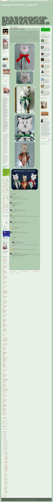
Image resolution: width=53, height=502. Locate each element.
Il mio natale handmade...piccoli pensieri (5, 366)
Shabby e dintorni (4, 385)
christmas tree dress (22, 18)
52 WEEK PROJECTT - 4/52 (6, 471)
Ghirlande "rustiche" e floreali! (5, 330)
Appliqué (25, 17)
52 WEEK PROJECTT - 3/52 (6, 474)
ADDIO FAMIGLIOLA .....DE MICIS (6, 457)
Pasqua (26, 21)
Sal (3, 23)
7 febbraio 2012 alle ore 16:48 (19, 236)
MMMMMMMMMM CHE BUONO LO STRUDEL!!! (6, 468)
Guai (25, 19)
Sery (12, 248)
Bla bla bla (30, 17)
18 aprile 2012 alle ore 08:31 (17, 248)
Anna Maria (15, 190)
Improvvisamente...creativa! (19, 4)
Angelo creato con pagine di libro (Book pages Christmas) (47, 91)
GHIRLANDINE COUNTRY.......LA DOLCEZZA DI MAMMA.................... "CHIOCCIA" (5, 360)
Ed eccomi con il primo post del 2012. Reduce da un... (6, 492)
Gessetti (12, 19)
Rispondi (13, 212)
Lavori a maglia (42, 19)
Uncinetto (4, 25)
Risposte (14, 240)
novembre (5, 442)
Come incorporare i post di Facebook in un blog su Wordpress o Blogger (5, 391)
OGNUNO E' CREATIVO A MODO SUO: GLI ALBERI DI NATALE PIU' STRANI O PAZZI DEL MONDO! (47, 72)
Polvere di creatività (4, 347)
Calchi (3, 18)
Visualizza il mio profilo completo (45, 136)
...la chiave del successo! (4, 262)
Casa (12, 18)
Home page (25, 271)
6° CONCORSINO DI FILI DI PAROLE (6, 465)
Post (4, 53)
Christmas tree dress (47, 64)
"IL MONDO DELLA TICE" (5, 329)
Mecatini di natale (11, 21)
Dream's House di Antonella (5, 306)
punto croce (25, 22)
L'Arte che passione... (4, 405)
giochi (22, 19)
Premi (20, 22)
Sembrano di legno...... (4, 349)
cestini (16, 18)
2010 (4, 496)
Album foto (16, 17)
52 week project (5, 17)
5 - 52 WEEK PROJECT (5, 454)
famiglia (8, 19)
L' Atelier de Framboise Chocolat (4, 320)
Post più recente (13, 271)
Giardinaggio (17, 19)
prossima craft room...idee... (4, 401)
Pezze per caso (5, 395)
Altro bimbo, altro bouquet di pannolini (47, 79)
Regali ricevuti (36, 22)
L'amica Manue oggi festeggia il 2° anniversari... (6, 479)
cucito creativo (45, 18)
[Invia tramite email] (28, 190)
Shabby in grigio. (5, 386)
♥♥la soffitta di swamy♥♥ (5, 400)
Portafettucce (31, 21)
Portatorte (10, 22)
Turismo (47, 23)
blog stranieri (36, 17)
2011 (4, 495)
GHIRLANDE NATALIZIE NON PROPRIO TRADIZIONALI (46, 40)
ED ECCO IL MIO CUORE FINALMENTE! (6, 462)
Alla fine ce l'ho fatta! (47, 52)
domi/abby (13, 236)
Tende (27, 23)
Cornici (28, 18)
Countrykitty (4, 281)
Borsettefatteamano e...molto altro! (5, 260)
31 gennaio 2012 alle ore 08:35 (19, 202)
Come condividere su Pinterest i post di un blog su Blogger (5, 381)
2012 (4, 440)
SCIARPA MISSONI (4, 354)
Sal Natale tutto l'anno (9, 23)
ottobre (5, 443)
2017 (4, 434)
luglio (5, 446)
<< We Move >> (5, 334)
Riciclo (48, 22)
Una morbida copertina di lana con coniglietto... (5, 302)
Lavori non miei (5, 21)
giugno (5, 447)
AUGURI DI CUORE (4, 287)
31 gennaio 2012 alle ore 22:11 (21, 231)
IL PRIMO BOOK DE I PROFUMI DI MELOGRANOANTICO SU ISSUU (5, 340)
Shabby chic (22, 23)
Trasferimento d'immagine (40, 23)
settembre (5, 444)
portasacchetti (5, 22)
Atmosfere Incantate (4, 271)
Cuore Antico (5, 300)
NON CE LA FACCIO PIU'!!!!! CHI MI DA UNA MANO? (6, 482)
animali (21, 17)
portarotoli (42, 21)
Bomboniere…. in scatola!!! (5, 316)
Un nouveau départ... (4, 321)
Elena (13, 196)
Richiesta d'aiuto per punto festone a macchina (47, 47)
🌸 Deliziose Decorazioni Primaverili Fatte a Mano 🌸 (5, 267)
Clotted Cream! (5, 344)
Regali (30, 22)
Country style (5, 265)
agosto (5, 445)
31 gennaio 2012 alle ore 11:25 (21, 209)
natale (21, 21)
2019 (4, 432)
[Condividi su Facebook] (30, 190)
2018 (4, 433)
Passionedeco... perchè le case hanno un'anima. (5, 291)
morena (13, 202)
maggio (5, 448)
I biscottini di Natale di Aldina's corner (5, 489)
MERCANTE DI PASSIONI (5, 352)
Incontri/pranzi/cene (31, 19)
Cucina (39, 18)
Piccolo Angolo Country (5, 357)
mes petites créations (4, 374)
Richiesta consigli (42, 22)
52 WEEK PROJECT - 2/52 (6, 476)
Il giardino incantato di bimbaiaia (4, 311)
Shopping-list (4, 410)
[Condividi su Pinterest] (31, 190)
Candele (8, 18)
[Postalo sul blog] (29, 190)
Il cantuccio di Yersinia (5, 370)
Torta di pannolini (32, 23)
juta (36, 19)
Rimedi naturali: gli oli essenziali (5, 293)
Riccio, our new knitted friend (5, 282)
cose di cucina (34, 18)
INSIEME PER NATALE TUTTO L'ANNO (6, 459)
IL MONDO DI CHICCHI (5, 409)
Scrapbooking (16, 23)
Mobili (17, 21)
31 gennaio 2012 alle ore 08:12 (18, 196)
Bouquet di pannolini (42, 17)
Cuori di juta (4, 297)
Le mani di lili (5, 417)
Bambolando (5, 276)
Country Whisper (4, 364)
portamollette (37, 21)
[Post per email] (27, 190)
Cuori (3, 19)
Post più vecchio (36, 271)
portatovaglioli (16, 22)
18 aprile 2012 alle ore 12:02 (20, 253)
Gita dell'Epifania (6, 485)
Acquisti (11, 17)
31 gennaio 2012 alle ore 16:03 (21, 221)
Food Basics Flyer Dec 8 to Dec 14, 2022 (5, 273)
